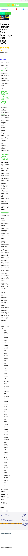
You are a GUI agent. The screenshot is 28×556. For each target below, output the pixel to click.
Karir (23, 519)
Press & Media (25, 523)
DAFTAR (8, 13)
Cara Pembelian (3, 518)
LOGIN (2, 13)
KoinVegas (19, 0)
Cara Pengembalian (4, 521)
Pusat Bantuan (3, 516)
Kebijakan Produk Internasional (6, 520)
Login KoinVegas (5, 212)
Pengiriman (2, 519)
